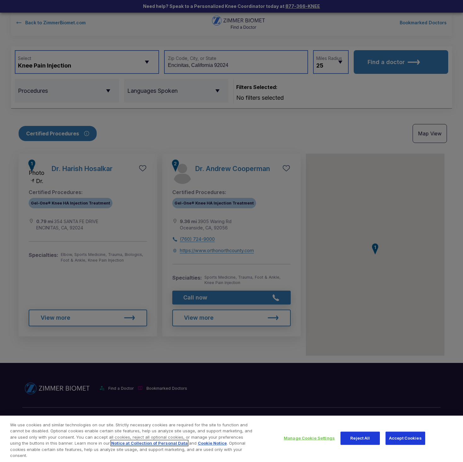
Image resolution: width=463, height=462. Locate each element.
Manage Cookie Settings (309, 438)
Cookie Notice (212, 443)
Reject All (360, 438)
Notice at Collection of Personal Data (149, 443)
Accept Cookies (405, 438)
